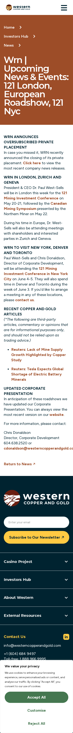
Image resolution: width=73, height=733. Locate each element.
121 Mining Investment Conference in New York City (36, 273)
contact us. (25, 300)
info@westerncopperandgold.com (32, 645)
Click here (32, 163)
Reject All (36, 723)
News (9, 45)
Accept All (36, 697)
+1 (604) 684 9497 (20, 653)
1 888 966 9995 (33, 659)
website (56, 414)
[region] (36, 696)
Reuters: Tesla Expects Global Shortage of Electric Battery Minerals (37, 374)
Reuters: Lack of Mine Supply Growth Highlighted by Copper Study (38, 354)
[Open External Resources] (66, 616)
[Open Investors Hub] (66, 580)
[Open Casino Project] (66, 562)
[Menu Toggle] (64, 7)
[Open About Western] (66, 598)
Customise (36, 710)
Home (9, 27)
